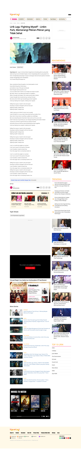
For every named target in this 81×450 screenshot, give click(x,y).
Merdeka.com (42, 436)
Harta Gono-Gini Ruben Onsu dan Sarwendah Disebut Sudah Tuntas (61, 155)
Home (11, 23)
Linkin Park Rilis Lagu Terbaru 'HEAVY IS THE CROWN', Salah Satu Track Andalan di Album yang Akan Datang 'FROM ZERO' (36, 364)
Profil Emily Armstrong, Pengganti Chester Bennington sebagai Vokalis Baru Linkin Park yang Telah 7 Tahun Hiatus (37, 373)
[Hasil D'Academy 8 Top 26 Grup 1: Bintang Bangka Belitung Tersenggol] (45, 291)
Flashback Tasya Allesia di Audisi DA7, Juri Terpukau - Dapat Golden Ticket (60, 319)
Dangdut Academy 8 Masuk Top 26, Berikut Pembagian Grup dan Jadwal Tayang (33, 300)
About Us (12, 433)
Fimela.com (14, 438)
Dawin (53, 365)
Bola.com (34, 436)
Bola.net (27, 436)
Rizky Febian (55, 368)
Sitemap (53, 433)
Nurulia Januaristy (16, 37)
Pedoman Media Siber (45, 433)
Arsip (58, 433)
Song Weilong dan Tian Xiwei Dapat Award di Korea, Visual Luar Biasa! (61, 108)
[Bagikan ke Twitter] (44, 38)
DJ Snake (54, 359)
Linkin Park (23, 23)
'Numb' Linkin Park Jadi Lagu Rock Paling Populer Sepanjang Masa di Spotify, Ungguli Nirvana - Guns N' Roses (36, 321)
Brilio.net (20, 438)
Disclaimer (23, 433)
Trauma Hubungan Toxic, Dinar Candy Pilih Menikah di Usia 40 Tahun (61, 171)
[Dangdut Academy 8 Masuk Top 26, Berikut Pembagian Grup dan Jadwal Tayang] (45, 299)
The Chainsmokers (56, 356)
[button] (46, 38)
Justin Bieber (55, 353)
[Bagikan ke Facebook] (41, 38)
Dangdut (26, 309)
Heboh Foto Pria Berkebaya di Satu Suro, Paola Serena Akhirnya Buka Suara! (61, 303)
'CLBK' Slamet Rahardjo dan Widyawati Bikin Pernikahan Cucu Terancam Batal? (61, 140)
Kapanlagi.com (21, 436)
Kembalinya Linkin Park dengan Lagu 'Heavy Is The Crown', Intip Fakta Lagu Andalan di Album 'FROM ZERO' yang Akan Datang (37, 355)
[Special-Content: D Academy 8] (18, 292)
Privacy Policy (36, 433)
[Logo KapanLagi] (14, 14)
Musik (15, 23)
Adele (53, 348)
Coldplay (54, 350)
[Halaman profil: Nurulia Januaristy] (11, 38)
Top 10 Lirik (57, 344)
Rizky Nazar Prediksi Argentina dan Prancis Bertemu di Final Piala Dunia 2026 (61, 92)
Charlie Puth (55, 362)
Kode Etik (29, 433)
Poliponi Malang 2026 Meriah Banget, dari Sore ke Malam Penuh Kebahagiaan (61, 124)
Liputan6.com (14, 436)
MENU (69, 15)
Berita (18, 23)
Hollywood (26, 335)
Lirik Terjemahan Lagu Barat (17, 215)
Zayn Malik (54, 373)
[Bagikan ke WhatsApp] (49, 38)
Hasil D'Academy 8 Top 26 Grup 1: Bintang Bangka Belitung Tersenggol (34, 291)
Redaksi (17, 433)
